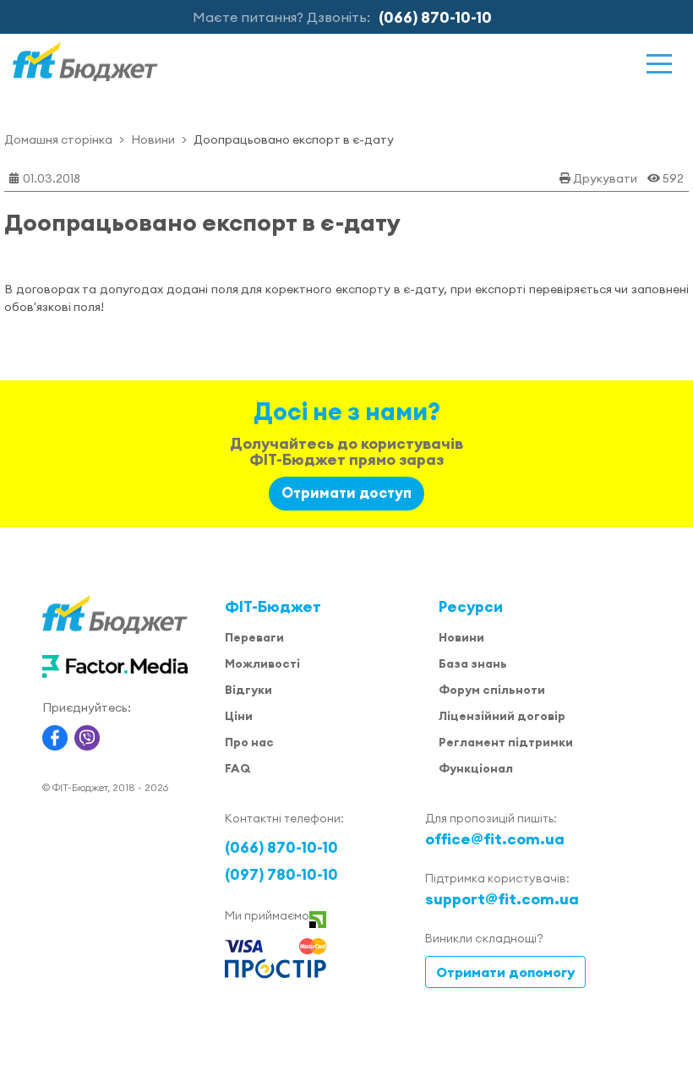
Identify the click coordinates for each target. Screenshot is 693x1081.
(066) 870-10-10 (435, 17)
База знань (473, 663)
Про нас (249, 742)
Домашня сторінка (58, 139)
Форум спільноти (492, 689)
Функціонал (476, 768)
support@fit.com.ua (502, 899)
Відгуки (248, 689)
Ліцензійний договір (502, 715)
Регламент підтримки (506, 742)
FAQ (237, 768)
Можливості (262, 663)
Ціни (239, 715)
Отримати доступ (346, 492)
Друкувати (605, 178)
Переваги (254, 637)
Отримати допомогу (505, 972)
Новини (153, 139)
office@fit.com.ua (495, 839)
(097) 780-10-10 (281, 874)
